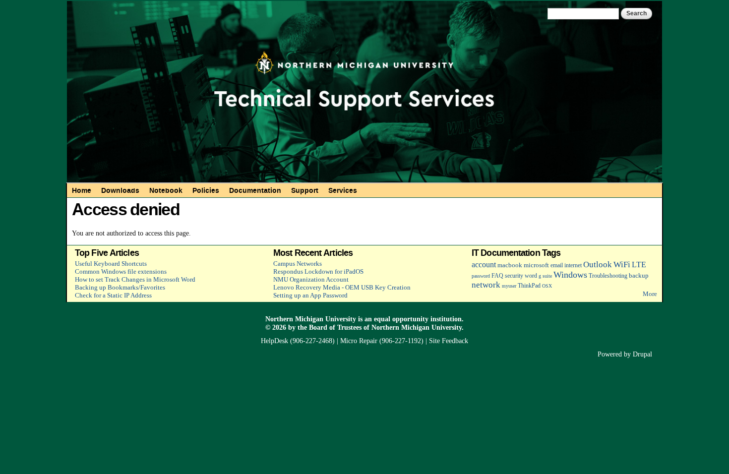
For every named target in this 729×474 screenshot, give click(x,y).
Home (81, 190)
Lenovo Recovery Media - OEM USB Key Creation (342, 287)
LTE (639, 264)
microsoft (536, 265)
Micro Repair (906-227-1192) (382, 341)
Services (342, 190)
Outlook (597, 264)
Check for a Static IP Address (113, 295)
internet (573, 265)
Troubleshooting (608, 276)
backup (639, 275)
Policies (205, 190)
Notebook (165, 190)
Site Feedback (448, 341)
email (556, 265)
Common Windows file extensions (121, 271)
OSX (547, 286)
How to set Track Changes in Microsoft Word (135, 279)
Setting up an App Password (310, 295)
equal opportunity (401, 319)
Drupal (642, 354)
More (650, 293)
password (481, 276)
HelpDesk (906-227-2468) (298, 341)
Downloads (120, 190)
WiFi (621, 264)
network (486, 285)
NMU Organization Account (311, 279)
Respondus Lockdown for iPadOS (318, 271)
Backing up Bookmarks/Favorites (120, 287)
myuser (509, 286)
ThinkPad (529, 286)
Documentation (255, 190)
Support (304, 190)
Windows (570, 275)
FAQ (497, 276)
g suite (545, 276)
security (514, 276)
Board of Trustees (335, 327)
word (531, 276)
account (484, 264)
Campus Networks (297, 263)
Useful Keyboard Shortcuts (111, 263)
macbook (509, 265)
